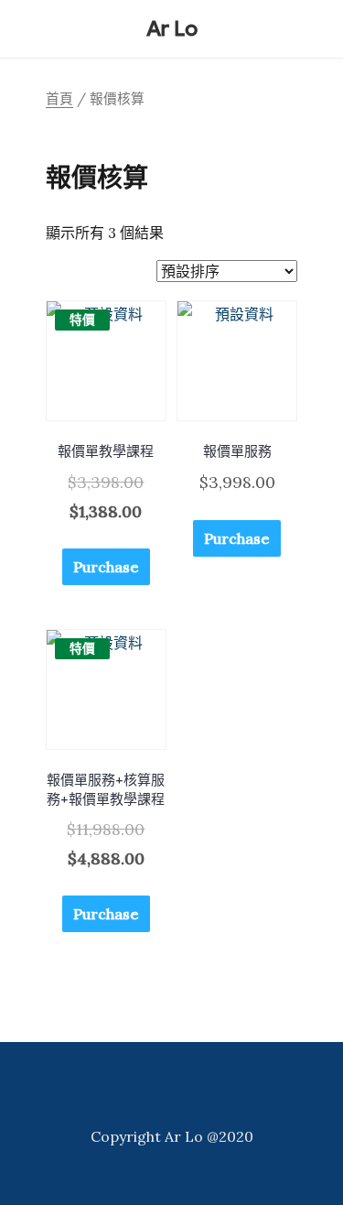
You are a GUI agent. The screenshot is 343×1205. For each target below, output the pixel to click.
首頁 (59, 98)
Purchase (106, 567)
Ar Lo (172, 29)
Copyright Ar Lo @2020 (172, 1136)
